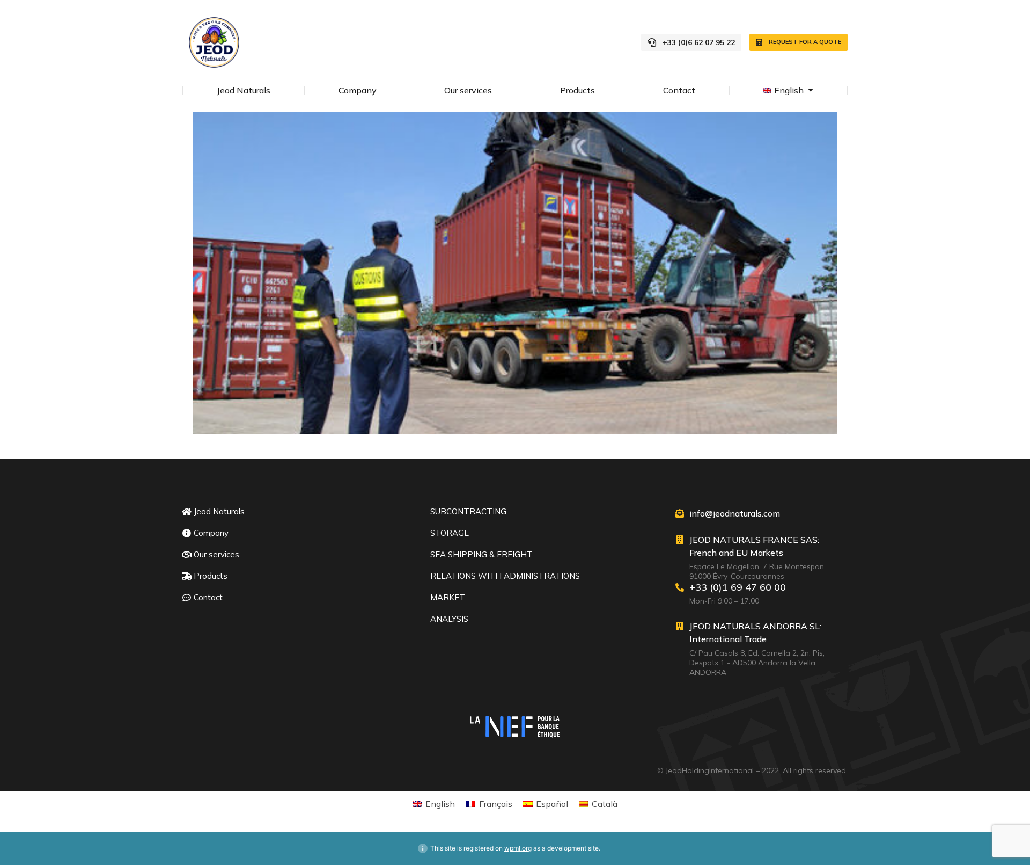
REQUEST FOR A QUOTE (805, 42)
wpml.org (518, 848)
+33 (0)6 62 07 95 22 (699, 42)
